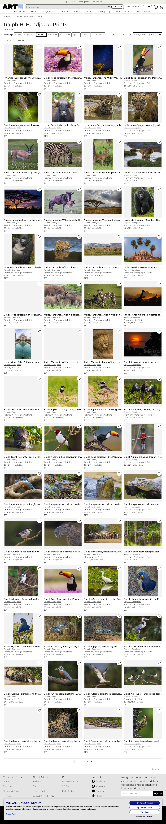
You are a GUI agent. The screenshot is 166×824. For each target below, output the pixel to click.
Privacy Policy (11, 814)
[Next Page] (130, 34)
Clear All (21, 40)
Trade (147, 7)
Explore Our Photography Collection (83, 2)
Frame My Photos (145, 11)
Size (17, 34)
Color (84, 34)
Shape (51, 34)
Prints (39, 17)
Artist (40, 34)
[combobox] (66, 7)
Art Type (63, 34)
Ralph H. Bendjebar (23, 17)
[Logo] (12, 6)
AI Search (118, 7)
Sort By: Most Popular (144, 34)
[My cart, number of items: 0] (162, 7)
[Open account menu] (139, 6)
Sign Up (158, 793)
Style (75, 34)
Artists (7, 17)
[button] (83, 2)
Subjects (28, 34)
